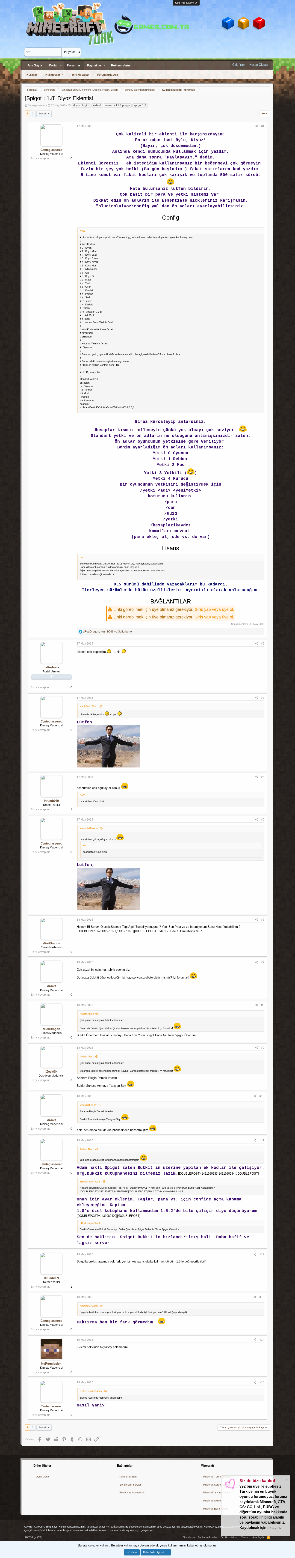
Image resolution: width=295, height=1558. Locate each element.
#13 (262, 1297)
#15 (262, 1382)
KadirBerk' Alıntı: (89, 706)
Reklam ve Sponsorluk (132, 1492)
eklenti (97, 105)
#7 (262, 962)
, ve (107, 631)
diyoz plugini (81, 105)
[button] (61, 65)
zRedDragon (51, 943)
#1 (262, 126)
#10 (262, 1096)
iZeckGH (51, 1071)
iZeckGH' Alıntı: (88, 1105)
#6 (262, 919)
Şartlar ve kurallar (208, 1537)
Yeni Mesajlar (80, 74)
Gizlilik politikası (229, 1537)
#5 (262, 819)
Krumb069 (51, 801)
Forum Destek (39, 1530)
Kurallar (32, 74)
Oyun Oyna (42, 1476)
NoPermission (51, 1363)
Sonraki (42, 113)
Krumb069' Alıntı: (89, 828)
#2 (262, 643)
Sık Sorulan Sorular (130, 1484)
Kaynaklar (94, 65)
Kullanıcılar (52, 74)
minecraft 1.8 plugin (117, 105)
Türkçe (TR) (35, 1537)
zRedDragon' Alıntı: (90, 1181)
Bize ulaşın (189, 1537)
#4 (262, 777)
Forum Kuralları (128, 1476)
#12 (262, 1254)
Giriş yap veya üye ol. (214, 609)
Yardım (245, 1537)
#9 (262, 1047)
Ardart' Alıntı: (87, 1013)
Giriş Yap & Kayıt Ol (186, 2)
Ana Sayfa (35, 65)
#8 (262, 1005)
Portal (53, 65)
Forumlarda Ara (107, 74)
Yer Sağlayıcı (113, 1526)
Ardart (51, 986)
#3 (262, 697)
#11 (262, 1140)
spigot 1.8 (140, 105)
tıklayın (273, 1528)
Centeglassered (36, 105)
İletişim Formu (71, 1530)
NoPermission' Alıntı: (91, 1391)
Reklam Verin (120, 65)
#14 (262, 1339)
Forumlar (73, 65)
